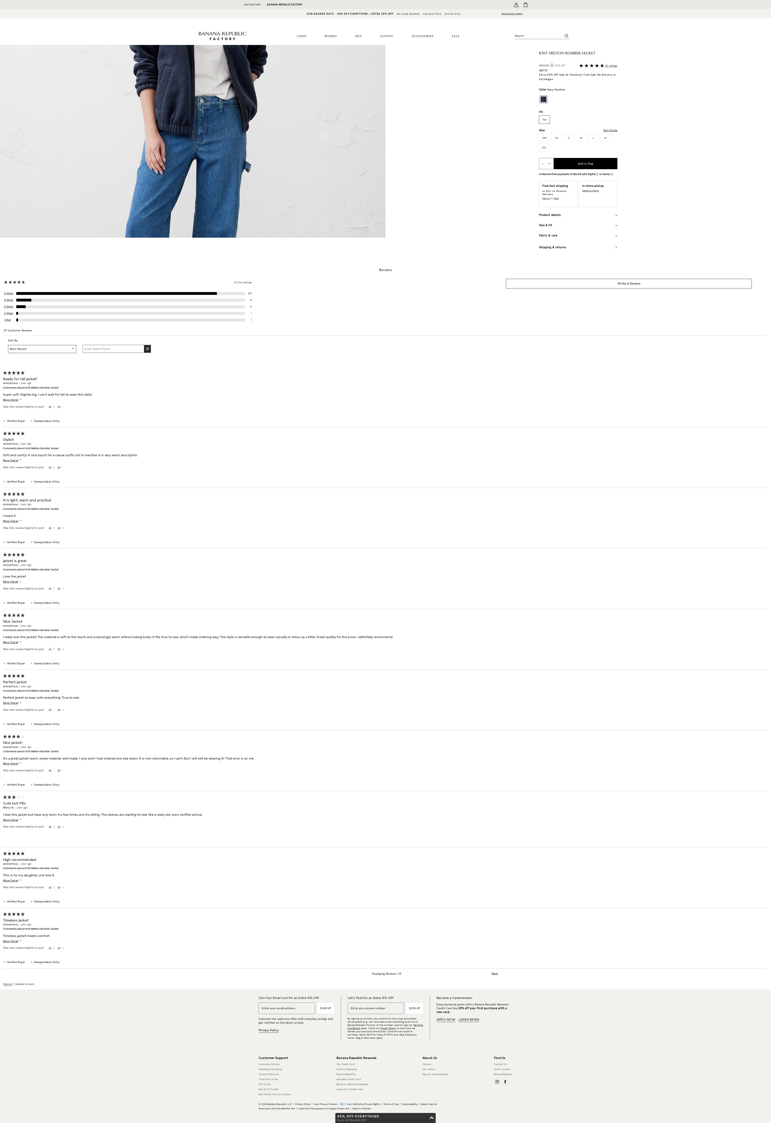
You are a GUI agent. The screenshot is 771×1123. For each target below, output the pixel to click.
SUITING (387, 36)
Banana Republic (503, 1074)
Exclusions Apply (512, 13)
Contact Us (500, 1064)
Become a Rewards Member (353, 1084)
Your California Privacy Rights (363, 1104)
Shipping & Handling (270, 1069)
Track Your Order (268, 1079)
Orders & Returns (269, 1074)
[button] (193, 152)
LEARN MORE (469, 1019)
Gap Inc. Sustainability (435, 1074)
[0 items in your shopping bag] (525, 4)
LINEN (302, 36)
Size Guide (610, 130)
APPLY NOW (445, 1019)
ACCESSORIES (423, 36)
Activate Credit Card (349, 1079)
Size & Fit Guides (268, 1089)
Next (495, 973)
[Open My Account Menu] (516, 4)
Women (7, 984)
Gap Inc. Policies (361, 1108)
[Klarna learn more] (611, 174)
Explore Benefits (346, 1074)
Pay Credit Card (346, 1064)
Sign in (546, 198)
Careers (426, 1064)
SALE (456, 36)
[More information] (552, 65)
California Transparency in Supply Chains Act (323, 1108)
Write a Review (628, 283)
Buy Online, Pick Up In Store (275, 1094)
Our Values (428, 1069)
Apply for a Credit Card (350, 1089)
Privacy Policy (269, 1030)
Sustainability (410, 1104)
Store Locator (502, 1069)
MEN (358, 36)
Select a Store (590, 191)
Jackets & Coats (24, 984)
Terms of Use (391, 1104)
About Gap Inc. (429, 1104)
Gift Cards (265, 1084)
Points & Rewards (347, 1069)
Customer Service (269, 1064)
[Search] (566, 36)
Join (556, 198)
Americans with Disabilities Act (277, 1108)
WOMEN (330, 36)
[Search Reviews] (147, 349)
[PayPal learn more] (597, 174)
